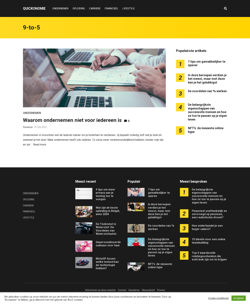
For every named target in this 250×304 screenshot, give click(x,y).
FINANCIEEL (111, 8)
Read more (39, 144)
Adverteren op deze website (100, 290)
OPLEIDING (79, 8)
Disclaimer (134, 290)
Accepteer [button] (239, 298)
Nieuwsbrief (148, 290)
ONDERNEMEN (60, 8)
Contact (122, 290)
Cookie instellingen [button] (218, 298)
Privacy (161, 290)
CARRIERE (95, 8)
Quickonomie (34, 8)
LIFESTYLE (129, 8)
